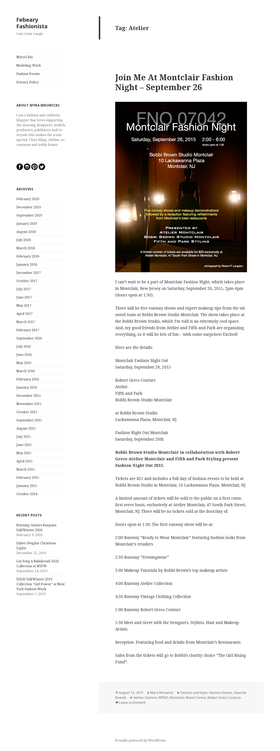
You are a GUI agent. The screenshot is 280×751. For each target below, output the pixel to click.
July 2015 (23, 436)
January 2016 (26, 387)
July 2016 (23, 346)
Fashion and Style (193, 692)
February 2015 (27, 477)
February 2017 (27, 330)
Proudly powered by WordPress (140, 740)
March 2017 (25, 322)
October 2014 (26, 494)
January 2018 (26, 264)
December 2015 (28, 395)
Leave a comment (132, 702)
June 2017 (24, 297)
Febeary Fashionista (32, 23)
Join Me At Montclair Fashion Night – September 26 (174, 82)
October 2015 (26, 412)
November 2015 (28, 404)
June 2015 (24, 444)
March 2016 (25, 371)
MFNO (163, 697)
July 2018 (23, 240)
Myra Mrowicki (161, 692)
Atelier (138, 697)
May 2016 (23, 363)
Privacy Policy (27, 82)
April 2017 (24, 313)
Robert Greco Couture (224, 697)
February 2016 (27, 379)
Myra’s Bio (24, 57)
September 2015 (29, 420)
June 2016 (24, 354)
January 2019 (26, 223)
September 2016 (29, 338)
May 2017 (23, 305)
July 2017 (23, 289)
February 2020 (27, 199)
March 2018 (25, 248)
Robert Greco (196, 697)
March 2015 (25, 469)
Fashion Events (28, 73)
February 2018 (27, 256)
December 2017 (28, 272)
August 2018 (26, 231)
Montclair (177, 697)
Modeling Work (28, 65)
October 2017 (26, 281)
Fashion (151, 697)
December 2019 (28, 207)
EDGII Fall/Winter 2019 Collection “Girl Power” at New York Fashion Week (40, 584)
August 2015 (26, 428)
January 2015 (26, 485)
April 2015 (24, 461)
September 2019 (29, 215)
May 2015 (23, 453)
